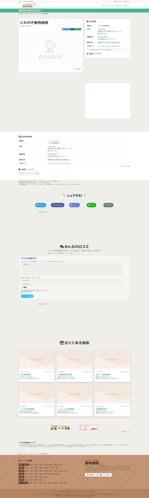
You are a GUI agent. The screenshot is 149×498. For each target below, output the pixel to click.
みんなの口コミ (36, 10)
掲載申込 (127, 1)
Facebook (58, 205)
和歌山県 (56, 473)
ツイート (66, 29)
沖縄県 (60, 482)
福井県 (31, 470)
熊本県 (39, 482)
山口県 (46, 476)
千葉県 (31, 467)
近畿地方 (21, 473)
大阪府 (41, 473)
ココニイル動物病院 (66, 409)
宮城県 (36, 464)
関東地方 (21, 467)
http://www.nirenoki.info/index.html (109, 46)
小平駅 (36, 173)
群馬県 (56, 467)
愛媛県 (36, 479)
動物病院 (32, 1)
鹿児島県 (55, 482)
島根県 (31, 476)
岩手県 (60, 464)
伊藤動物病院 (101, 409)
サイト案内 (106, 475)
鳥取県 (26, 476)
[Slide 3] (54, 67)
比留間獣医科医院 (65, 374)
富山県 (60, 470)
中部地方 (21, 470)
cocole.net (119, 1)
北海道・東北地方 (24, 464)
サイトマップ (79, 491)
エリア (114, 5)
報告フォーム (46, 181)
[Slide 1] (47, 67)
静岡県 (41, 470)
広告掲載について (126, 431)
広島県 (41, 476)
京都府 (36, 473)
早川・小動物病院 (103, 374)
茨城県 (41, 467)
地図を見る (103, 33)
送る (79, 29)
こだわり (121, 5)
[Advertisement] (107, 70)
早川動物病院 (25, 374)
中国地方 (21, 476)
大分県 (44, 482)
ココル (81, 495)
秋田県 (41, 464)
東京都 (22, 173)
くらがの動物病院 (27, 409)
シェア (73, 29)
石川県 (65, 470)
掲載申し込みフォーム (66, 184)
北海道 (31, 464)
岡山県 (36, 476)
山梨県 (55, 470)
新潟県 (50, 470)
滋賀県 (31, 473)
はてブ (75, 205)
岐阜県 (36, 470)
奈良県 (50, 473)
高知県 (41, 479)
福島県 (50, 464)
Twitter (41, 205)
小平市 (29, 173)
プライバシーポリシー (89, 491)
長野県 (26, 470)
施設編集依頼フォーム (34, 182)
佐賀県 (30, 482)
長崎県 (35, 482)
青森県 (55, 464)
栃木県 (52, 467)
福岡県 (65, 482)
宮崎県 (49, 482)
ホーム (55, 491)
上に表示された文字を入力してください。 (35, 290)
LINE (92, 205)
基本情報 (24, 10)
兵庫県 (46, 473)
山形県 (46, 464)
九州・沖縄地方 (23, 482)
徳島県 (26, 479)
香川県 (31, 479)
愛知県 (46, 470)
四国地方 (21, 479)
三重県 (26, 473)
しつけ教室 (24, 1)
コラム (128, 5)
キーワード (107, 5)
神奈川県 (46, 467)
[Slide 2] (50, 67)
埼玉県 (26, 467)
